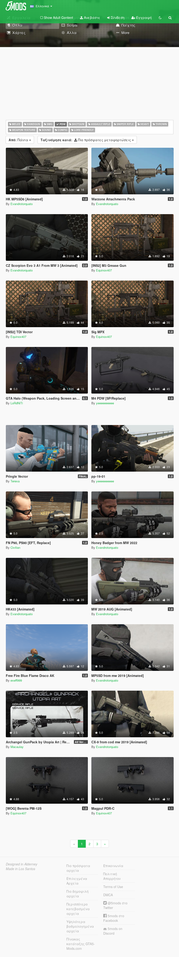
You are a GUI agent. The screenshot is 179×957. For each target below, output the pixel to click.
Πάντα (19, 139)
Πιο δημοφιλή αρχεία (77, 893)
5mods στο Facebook (113, 918)
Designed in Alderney (21, 864)
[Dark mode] (160, 17)
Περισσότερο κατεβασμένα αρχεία (78, 909)
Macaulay (17, 746)
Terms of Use (113, 886)
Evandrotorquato (21, 204)
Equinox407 (104, 270)
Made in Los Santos (20, 868)
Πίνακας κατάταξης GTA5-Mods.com (80, 944)
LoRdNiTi (16, 403)
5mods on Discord (112, 931)
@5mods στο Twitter (115, 905)
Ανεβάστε (91, 17)
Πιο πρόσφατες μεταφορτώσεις (86, 139)
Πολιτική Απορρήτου (112, 876)
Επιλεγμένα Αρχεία (76, 880)
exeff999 (16, 680)
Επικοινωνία (113, 865)
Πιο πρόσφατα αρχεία (78, 868)
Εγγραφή (143, 17)
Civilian (15, 547)
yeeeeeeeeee (105, 403)
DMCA (108, 894)
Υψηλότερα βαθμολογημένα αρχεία (80, 926)
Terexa (15, 481)
